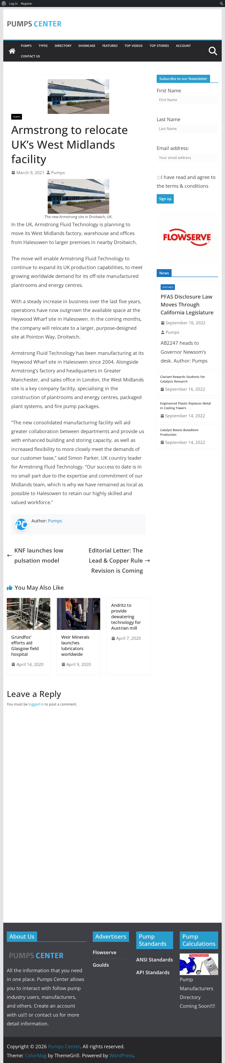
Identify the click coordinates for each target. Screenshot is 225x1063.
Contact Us (30, 56)
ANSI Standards (154, 959)
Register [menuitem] (26, 3)
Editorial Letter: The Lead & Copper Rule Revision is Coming (116, 560)
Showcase (86, 46)
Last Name (168, 119)
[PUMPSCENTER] (36, 950)
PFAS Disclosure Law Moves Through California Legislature (187, 304)
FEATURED (110, 46)
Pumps (26, 46)
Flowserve (104, 952)
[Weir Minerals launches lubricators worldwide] (78, 601)
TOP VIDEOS (134, 46)
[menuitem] (4, 3)
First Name (169, 90)
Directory (63, 46)
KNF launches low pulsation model (38, 555)
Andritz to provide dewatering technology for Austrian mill (126, 616)
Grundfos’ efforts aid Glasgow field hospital (25, 645)
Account (183, 46)
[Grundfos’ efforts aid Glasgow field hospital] (28, 601)
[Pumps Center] (12, 51)
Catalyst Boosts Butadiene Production (179, 432)
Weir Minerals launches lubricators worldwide (75, 645)
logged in (36, 704)
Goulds (101, 964)
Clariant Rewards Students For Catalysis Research (182, 379)
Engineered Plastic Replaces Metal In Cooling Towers (185, 405)
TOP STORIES (159, 46)
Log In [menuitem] (13, 3)
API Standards (153, 972)
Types (43, 46)
